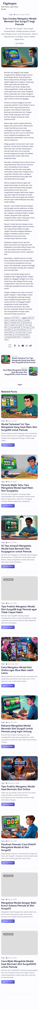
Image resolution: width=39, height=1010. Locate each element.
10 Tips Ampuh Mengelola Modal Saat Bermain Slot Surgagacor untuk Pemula (16, 548)
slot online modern (20, 332)
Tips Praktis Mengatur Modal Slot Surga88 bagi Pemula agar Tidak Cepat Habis (19, 609)
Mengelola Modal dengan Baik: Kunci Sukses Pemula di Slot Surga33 (18, 905)
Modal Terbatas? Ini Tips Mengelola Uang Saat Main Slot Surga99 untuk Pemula (19, 427)
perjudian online (15, 323)
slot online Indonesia (20, 330)
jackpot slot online (16, 320)
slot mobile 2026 (15, 327)
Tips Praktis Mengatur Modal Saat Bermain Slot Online (18, 788)
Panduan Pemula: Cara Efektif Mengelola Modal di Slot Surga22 (18, 847)
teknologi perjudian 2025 (12, 337)
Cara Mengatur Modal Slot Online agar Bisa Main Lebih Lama (17, 670)
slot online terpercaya (21, 334)
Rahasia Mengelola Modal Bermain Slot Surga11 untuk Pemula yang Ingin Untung (17, 728)
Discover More (8, 445)
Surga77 (17, 72)
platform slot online (16, 325)
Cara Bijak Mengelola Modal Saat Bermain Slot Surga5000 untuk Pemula (18, 964)
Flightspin (9, 3)
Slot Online (20, 43)
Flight (11, 15)
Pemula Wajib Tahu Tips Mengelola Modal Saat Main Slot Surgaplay (17, 487)
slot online (26, 327)
